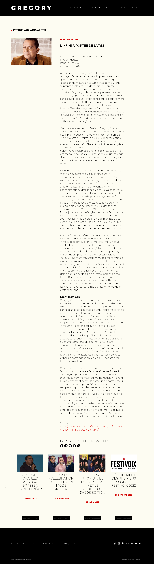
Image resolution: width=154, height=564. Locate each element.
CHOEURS (110, 8)
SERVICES (79, 8)
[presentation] (6, 486)
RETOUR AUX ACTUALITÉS (29, 30)
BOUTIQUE (124, 8)
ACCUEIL (16, 544)
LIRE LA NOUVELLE (30, 518)
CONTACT (137, 8)
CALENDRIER (95, 8)
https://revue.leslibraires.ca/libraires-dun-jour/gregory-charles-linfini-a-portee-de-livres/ (91, 428)
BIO (70, 8)
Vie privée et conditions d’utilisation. (131, 559)
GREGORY (32, 8)
